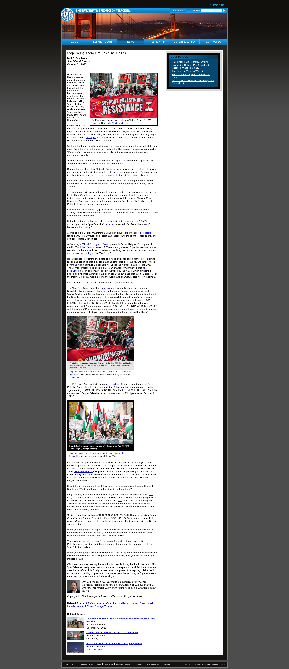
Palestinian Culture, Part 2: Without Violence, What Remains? (190, 66)
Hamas (134, 603)
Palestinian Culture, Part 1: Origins (190, 61)
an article (106, 288)
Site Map (166, 664)
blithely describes (83, 471)
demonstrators (122, 209)
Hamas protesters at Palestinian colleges (126, 175)
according (86, 253)
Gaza (143, 603)
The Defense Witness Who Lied (188, 71)
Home (66, 664)
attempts (91, 137)
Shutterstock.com (120, 123)
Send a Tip (108, 664)
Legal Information (152, 664)
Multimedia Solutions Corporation (207, 664)
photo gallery (112, 384)
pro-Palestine (109, 603)
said (151, 494)
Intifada (71, 606)
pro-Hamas (124, 603)
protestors (110, 224)
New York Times (84, 606)
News (99, 664)
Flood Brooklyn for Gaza (96, 244)
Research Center (86, 664)
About (74, 664)
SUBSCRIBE (217, 5)
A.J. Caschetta (93, 603)
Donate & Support (123, 664)
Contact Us (138, 664)
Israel (150, 603)
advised (82, 247)
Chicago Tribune (103, 606)
